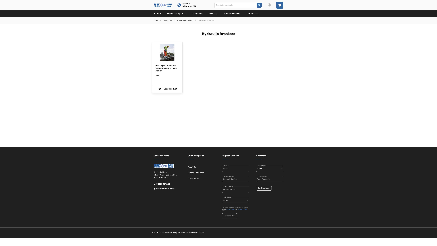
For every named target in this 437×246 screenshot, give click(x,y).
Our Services (252, 13)
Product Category (175, 13)
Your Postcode (262, 176)
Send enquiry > (229, 216)
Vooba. (202, 233)
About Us (213, 13)
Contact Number (229, 176)
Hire (159, 13)
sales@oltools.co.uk (165, 188)
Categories (167, 20)
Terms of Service (242, 209)
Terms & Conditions (231, 13)
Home (155, 20)
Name (225, 166)
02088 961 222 (163, 184)
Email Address (228, 186)
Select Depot (228, 197)
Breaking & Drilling (185, 20)
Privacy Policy (230, 209)
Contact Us (198, 13)
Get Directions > (264, 188)
